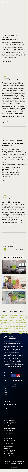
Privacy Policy (19, 463)
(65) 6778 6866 (9, 453)
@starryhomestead (20, 311)
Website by (14, 465)
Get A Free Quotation (17, 387)
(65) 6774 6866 (9, 443)
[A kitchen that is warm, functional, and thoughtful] (14, 329)
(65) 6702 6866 (9, 425)
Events (5, 394)
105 (16, 249)
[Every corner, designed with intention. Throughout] (14, 319)
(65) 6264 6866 (9, 433)
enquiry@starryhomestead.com (14, 455)
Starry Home (16, 461)
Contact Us (15, 384)
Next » (21, 249)
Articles (6, 392)
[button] (26, 2)
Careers (6, 397)
